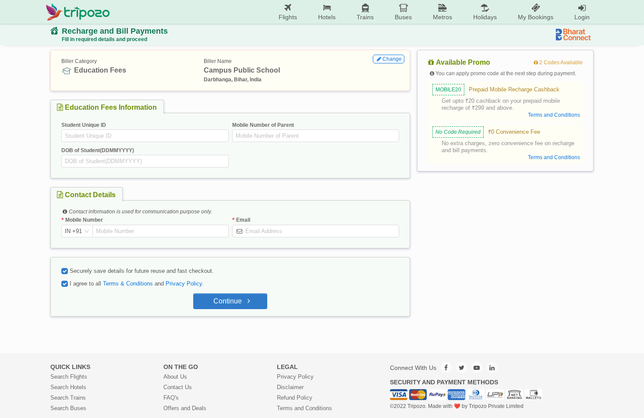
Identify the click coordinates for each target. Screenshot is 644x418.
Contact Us (177, 387)
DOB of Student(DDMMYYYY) (97, 150)
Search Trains (68, 397)
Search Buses (68, 408)
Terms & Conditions (128, 283)
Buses (403, 17)
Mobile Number (84, 220)
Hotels (327, 17)
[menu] (355, 12)
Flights (288, 17)
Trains (365, 17)
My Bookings (535, 17)
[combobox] (73, 231)
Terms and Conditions (304, 408)
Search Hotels (68, 387)
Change (392, 59)
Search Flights (68, 376)
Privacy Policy (184, 283)
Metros (442, 17)
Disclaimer (290, 387)
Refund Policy (294, 397)
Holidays (485, 17)
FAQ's (171, 397)
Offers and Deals (184, 408)
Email (243, 220)
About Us (175, 376)
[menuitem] (288, 12)
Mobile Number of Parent (263, 125)
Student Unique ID (83, 125)
